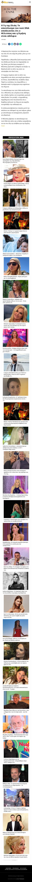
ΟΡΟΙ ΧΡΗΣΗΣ (23, 868)
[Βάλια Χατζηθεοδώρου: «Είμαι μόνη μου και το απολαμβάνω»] (16, 266)
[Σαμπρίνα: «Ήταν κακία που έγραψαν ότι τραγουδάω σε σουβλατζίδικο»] (16, 509)
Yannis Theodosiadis (20, 878)
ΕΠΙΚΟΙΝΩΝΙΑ (16, 868)
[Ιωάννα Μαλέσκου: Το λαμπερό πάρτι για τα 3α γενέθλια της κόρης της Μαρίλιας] (15, 581)
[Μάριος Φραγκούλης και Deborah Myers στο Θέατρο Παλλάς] (15, 822)
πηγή (3, 126)
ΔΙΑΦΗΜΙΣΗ (8, 868)
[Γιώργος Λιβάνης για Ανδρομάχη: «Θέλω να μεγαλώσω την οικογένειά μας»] (15, 198)
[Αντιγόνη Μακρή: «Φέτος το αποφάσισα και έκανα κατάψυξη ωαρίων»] (15, 628)
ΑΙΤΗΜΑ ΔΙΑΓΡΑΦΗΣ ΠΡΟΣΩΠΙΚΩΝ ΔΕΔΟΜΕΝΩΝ (16, 869)
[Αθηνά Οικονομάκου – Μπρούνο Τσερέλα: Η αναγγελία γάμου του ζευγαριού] (15, 243)
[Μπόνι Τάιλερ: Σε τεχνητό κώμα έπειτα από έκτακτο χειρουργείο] (16, 220)
